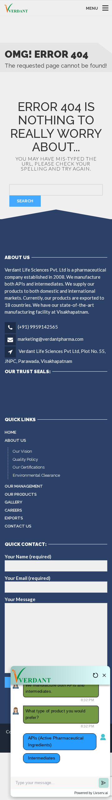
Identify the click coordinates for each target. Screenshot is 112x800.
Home (10, 432)
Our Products (21, 494)
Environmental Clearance (36, 475)
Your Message (20, 599)
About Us (15, 440)
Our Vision (22, 451)
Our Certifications (28, 467)
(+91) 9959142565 (38, 327)
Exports (14, 518)
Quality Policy (25, 459)
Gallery (13, 502)
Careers (13, 510)
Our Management (24, 486)
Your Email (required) (27, 578)
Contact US (18, 526)
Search (25, 201)
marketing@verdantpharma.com (50, 339)
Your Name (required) (28, 556)
